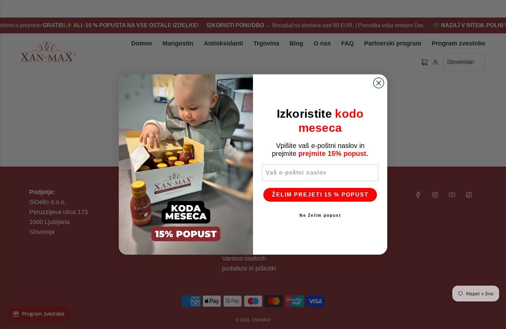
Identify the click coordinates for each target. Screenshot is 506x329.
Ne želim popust (320, 215)
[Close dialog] (378, 83)
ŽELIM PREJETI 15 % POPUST (320, 195)
